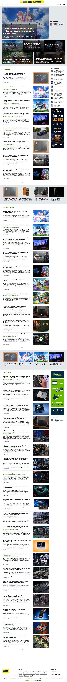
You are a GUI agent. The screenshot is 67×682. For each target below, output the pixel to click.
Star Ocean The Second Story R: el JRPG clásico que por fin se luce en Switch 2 (16, 169)
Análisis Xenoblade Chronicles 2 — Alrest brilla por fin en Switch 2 (16, 101)
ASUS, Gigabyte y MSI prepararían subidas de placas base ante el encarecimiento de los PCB (15, 527)
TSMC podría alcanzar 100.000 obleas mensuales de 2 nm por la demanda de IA (16, 623)
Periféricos (36, 671)
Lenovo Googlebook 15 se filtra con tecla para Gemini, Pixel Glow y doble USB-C (17, 541)
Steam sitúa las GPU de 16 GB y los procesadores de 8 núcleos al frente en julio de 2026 (15, 472)
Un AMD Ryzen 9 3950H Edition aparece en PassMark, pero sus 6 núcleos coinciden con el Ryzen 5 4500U (16, 391)
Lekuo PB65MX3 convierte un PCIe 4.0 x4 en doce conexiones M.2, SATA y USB (14, 610)
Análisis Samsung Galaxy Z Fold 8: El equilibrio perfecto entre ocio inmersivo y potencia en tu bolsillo (16, 142)
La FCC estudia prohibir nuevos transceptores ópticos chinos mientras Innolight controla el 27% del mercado (16, 431)
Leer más (17, 81)
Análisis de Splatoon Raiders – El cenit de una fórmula (59, 106)
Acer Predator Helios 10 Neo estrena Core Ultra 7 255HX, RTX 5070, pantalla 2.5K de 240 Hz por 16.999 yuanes (16, 404)
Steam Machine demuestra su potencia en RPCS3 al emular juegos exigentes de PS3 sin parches (15, 307)
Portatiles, (12, 379)
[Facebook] (55, 4)
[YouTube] (60, 4)
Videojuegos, (12, 336)
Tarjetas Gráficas (43, 673)
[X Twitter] (57, 4)
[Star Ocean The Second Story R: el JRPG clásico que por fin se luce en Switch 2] (52, 98)
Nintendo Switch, (9, 103)
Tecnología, (16, 116)
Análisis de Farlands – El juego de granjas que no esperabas (59, 102)
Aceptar (27, 680)
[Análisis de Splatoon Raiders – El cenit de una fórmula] (52, 106)
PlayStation (41, 671)
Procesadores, (12, 474)
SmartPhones (32, 673)
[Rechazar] (65, 679)
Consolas (21, 671)
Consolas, (4, 89)
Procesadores (26, 673)
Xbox (15, 336)
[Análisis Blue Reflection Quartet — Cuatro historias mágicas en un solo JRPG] (52, 75)
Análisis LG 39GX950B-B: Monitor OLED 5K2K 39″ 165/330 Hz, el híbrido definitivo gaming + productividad (59, 83)
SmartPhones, (8, 144)
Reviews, (12, 89)
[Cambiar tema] (64, 2)
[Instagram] (58, 4)
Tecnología (12, 130)
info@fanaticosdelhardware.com (57, 671)
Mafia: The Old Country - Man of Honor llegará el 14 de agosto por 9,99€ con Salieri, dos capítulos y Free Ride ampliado (16, 321)
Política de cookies (38, 680)
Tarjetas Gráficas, (13, 447)
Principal (20, 673)
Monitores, (4, 116)
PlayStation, (8, 89)
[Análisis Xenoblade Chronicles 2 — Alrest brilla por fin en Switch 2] (52, 79)
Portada (46, 671)
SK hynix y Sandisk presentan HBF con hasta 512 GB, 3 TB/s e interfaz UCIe (15, 487)
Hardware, (8, 309)
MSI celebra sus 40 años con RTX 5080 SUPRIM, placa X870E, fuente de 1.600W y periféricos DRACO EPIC (15, 459)
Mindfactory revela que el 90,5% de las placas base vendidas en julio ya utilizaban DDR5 (15, 595)
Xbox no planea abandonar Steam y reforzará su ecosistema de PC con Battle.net (14, 334)
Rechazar (31, 680)
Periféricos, (10, 116)
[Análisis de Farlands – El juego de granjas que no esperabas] (52, 102)
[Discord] (61, 4)
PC (32, 671)
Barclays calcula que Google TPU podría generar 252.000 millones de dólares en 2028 (16, 636)
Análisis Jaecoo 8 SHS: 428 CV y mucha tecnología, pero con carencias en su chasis (16, 128)
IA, (6, 625)
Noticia (29, 671)
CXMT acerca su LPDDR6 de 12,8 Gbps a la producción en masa (16, 500)
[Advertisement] (57, 220)
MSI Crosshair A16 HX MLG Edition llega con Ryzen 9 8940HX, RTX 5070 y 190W (15, 554)
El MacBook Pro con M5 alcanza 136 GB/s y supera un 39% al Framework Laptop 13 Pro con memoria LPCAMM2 (16, 377)
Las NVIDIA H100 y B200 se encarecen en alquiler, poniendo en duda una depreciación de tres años (16, 569)
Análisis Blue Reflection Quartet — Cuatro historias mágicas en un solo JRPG (15, 87)
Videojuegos (15, 89)
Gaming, (7, 171)
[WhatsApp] (63, 4)
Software (37, 673)
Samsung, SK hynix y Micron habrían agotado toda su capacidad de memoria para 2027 (15, 514)
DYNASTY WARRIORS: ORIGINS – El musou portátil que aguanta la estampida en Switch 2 (15, 156)
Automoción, (5, 130)
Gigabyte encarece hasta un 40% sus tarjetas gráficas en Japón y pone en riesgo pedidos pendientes (16, 445)
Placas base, (12, 529)
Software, (19, 309)
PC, (7, 116)
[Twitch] (64, 4)
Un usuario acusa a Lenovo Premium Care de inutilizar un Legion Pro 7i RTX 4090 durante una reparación (16, 582)
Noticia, (11, 309)
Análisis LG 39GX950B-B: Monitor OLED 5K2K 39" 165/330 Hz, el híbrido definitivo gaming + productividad (16, 114)
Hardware (25, 671)
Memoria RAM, (8, 516)
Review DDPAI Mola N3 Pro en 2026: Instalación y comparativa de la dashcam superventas (59, 24)
